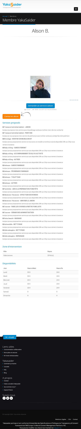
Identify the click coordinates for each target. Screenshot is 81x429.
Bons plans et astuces (10, 352)
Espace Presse (8, 390)
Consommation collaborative (12, 349)
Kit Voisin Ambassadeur (11, 355)
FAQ (5, 370)
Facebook (4, 398)
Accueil (5, 16)
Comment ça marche (10, 363)
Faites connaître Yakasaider (12, 384)
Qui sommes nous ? (10, 387)
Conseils (6, 366)
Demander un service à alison (40, 106)
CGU (69, 419)
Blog (5, 373)
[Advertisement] (40, 56)
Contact (6, 381)
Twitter (7, 398)
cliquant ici (57, 428)
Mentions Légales (60, 419)
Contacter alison (11, 116)
